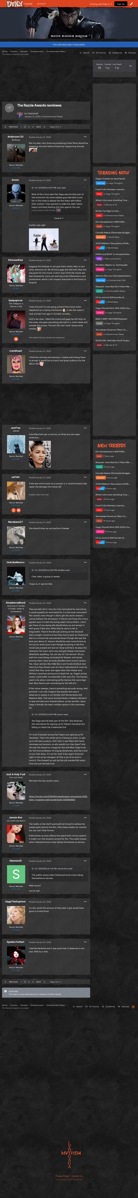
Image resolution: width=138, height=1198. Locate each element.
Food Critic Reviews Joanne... (111, 189)
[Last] (44, 126)
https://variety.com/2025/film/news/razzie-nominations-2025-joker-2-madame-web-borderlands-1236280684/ (58, 798)
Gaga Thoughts (116, 182)
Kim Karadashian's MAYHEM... (111, 221)
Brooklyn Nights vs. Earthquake (111, 264)
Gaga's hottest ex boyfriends (110, 178)
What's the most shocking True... (112, 200)
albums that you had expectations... (114, 275)
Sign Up (121, 3)
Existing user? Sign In (100, 3)
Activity (41, 3)
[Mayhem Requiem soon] (69, 21)
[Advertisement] (46, 78)
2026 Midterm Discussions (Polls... (113, 243)
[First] (5, 126)
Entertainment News (53, 116)
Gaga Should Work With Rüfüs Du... (114, 307)
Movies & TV (111, 204)
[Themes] (131, 3)
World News (114, 236)
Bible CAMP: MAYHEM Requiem (111, 318)
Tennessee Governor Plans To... (111, 329)
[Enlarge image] (44, 238)
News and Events (113, 258)
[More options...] (85, 136)
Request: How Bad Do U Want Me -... (114, 286)
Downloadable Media (115, 290)
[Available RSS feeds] (133, 1006)
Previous (13, 126)
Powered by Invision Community (69, 1179)
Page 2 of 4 (55, 126)
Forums (28, 3)
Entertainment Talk (117, 280)
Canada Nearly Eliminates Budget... (114, 232)
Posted (40, 136)
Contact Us (77, 1175)
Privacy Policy (62, 1175)
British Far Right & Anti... (108, 210)
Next (38, 126)
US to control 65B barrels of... (111, 297)
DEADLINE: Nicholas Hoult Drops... (113, 340)
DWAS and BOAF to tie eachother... (113, 253)
